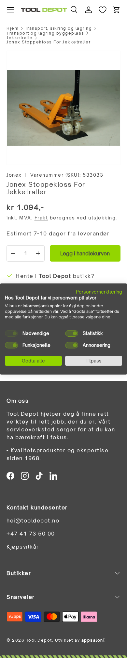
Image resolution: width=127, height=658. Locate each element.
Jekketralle (20, 38)
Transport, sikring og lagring (58, 28)
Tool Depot (39, 640)
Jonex (14, 175)
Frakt (41, 217)
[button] (116, 10)
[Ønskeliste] (102, 10)
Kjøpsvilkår (23, 546)
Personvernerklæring (99, 292)
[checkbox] (11, 333)
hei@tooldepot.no (33, 520)
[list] (63, 108)
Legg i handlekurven (85, 253)
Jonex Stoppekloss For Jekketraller (49, 42)
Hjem (13, 28)
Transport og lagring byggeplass (45, 33)
